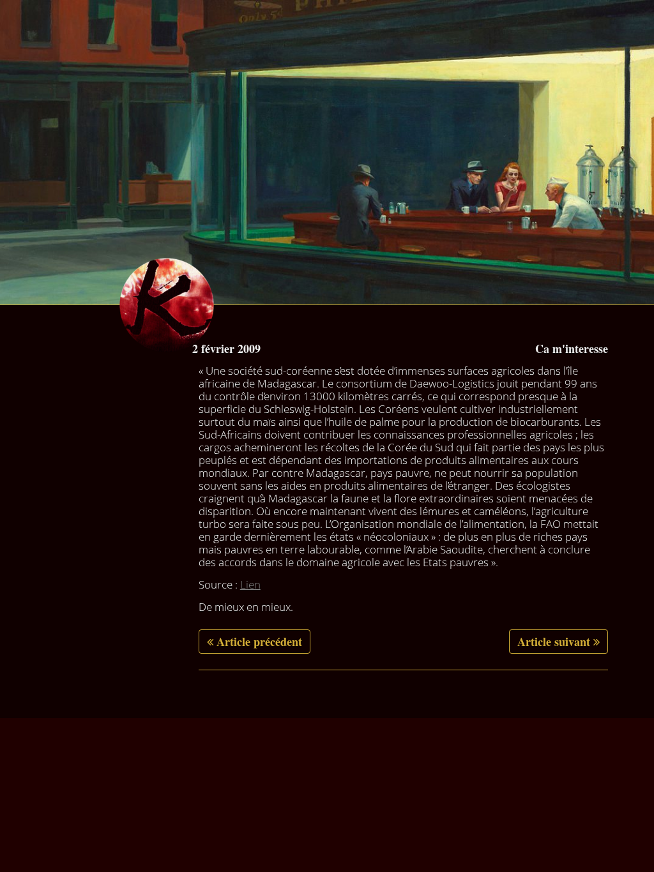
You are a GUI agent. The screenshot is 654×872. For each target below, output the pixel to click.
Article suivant (553, 641)
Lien (250, 584)
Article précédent (259, 641)
